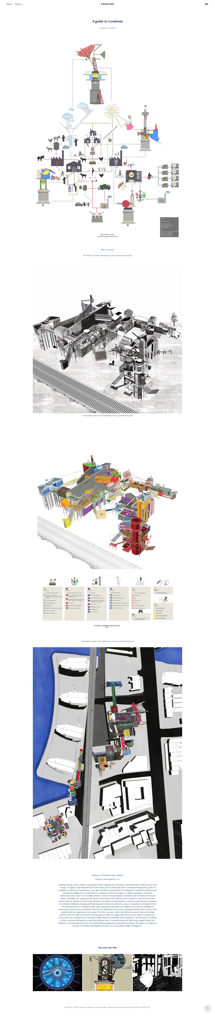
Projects (18, 4)
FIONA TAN (107, 4)
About (9, 4)
